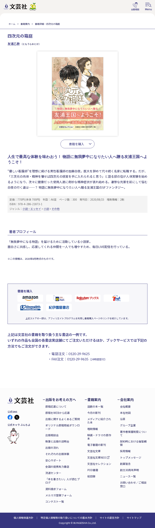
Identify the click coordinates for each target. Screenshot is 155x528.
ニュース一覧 (128, 476)
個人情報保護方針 (23, 517)
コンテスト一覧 (54, 501)
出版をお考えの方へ (60, 399)
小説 (46, 209)
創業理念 (125, 463)
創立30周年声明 (129, 470)
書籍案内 (25, 23)
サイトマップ (134, 517)
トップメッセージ (130, 457)
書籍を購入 (76, 144)
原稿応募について (56, 406)
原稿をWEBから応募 (57, 412)
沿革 (122, 419)
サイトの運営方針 (109, 517)
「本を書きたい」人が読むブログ (62, 480)
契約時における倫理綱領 (133, 443)
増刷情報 (92, 429)
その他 (56, 209)
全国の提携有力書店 (57, 466)
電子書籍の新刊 (96, 444)
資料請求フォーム (56, 489)
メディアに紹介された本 (99, 420)
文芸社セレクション (99, 463)
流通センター (53, 473)
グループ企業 (128, 425)
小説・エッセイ (31, 209)
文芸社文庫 (94, 451)
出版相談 (135, 6)
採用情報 (125, 451)
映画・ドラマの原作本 (99, 436)
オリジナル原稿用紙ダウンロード (62, 427)
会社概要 (125, 406)
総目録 (91, 476)
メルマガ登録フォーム (58, 495)
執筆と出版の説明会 (57, 441)
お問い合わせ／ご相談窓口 (133, 484)
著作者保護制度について (133, 433)
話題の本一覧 (95, 406)
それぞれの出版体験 (57, 454)
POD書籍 (92, 470)
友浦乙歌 (14, 43)
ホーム (12, 23)
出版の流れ (52, 447)
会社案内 (127, 399)
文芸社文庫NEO (96, 457)
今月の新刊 (94, 412)
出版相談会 (52, 435)
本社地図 (125, 412)
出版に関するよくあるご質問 (62, 419)
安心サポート (53, 460)
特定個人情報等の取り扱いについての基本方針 (66, 517)
